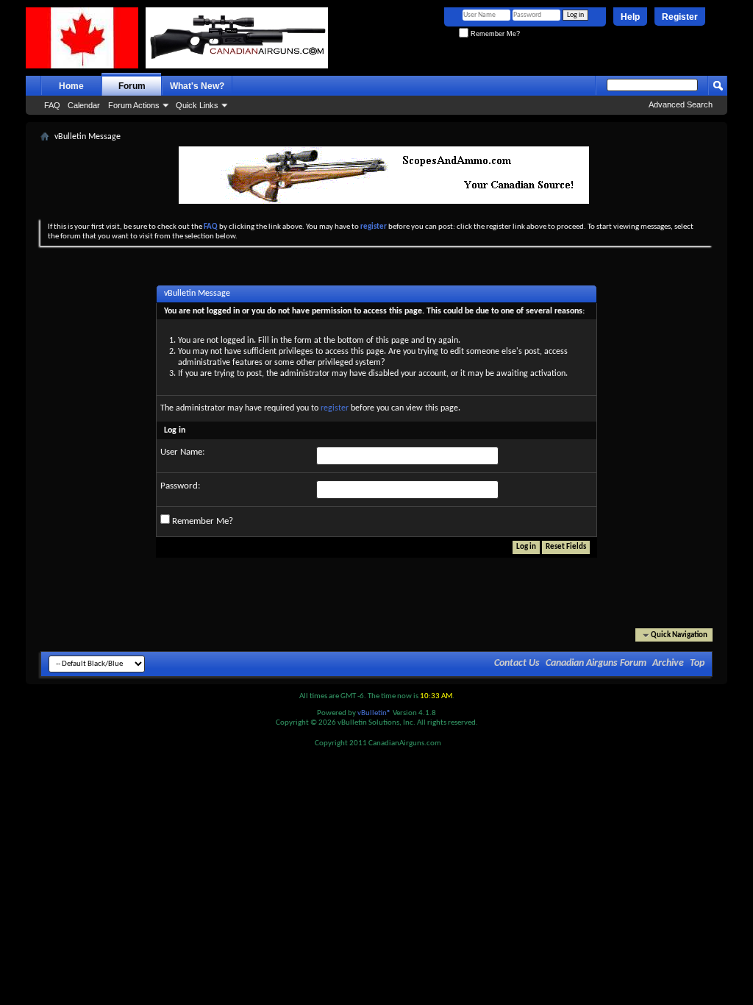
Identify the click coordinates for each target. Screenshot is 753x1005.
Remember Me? (494, 34)
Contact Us (517, 663)
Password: (180, 486)
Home (71, 86)
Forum (132, 86)
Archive (668, 663)
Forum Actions (134, 105)
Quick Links (197, 105)
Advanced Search (681, 104)
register (335, 408)
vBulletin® (374, 713)
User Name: (182, 452)
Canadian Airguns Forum (596, 663)
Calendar (84, 105)
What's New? (197, 86)
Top (697, 663)
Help (630, 17)
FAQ (52, 105)
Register (680, 17)
